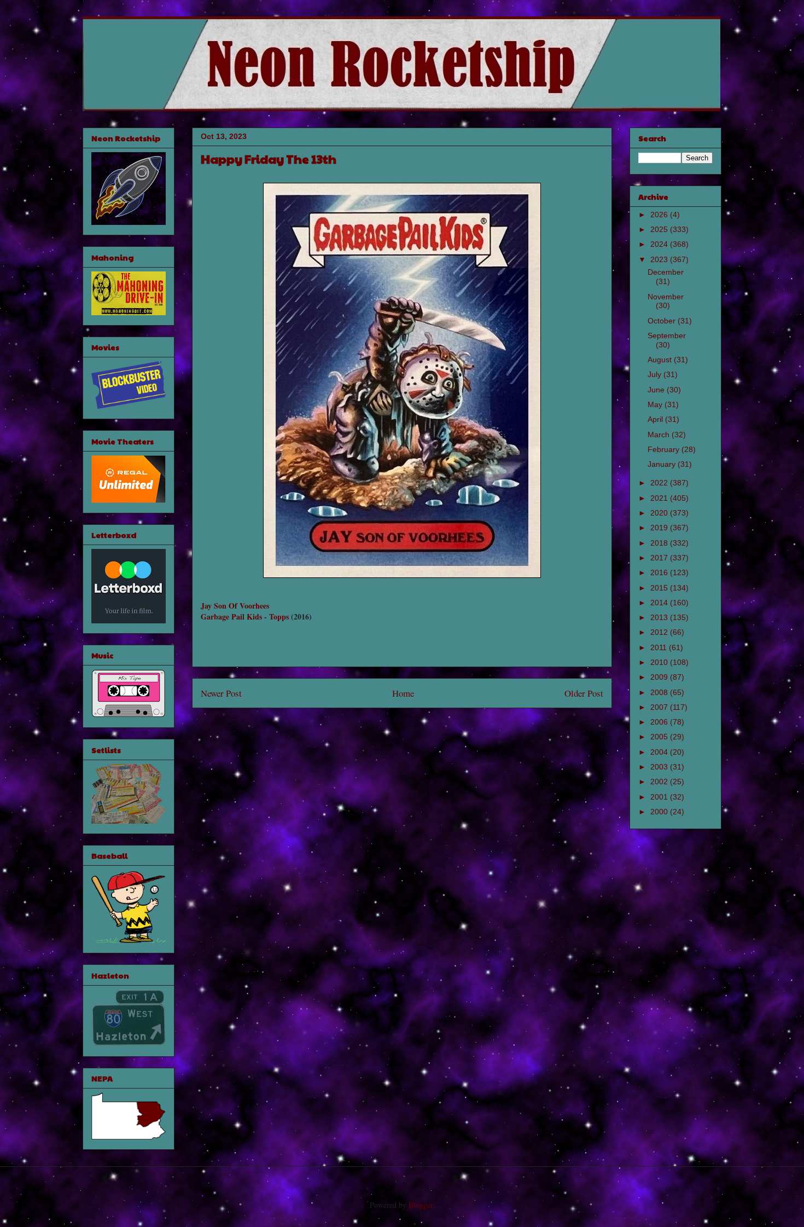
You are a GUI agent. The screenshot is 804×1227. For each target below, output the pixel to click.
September (667, 335)
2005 (660, 736)
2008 (660, 692)
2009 (660, 677)
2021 (660, 498)
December (666, 272)
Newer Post (221, 693)
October (663, 320)
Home (403, 693)
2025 (660, 229)
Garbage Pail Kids (231, 616)
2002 (660, 781)
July (655, 374)
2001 (660, 796)
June (657, 389)
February (664, 449)
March (660, 434)
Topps (279, 616)
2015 (660, 587)
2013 (660, 617)
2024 (660, 244)
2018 (660, 543)
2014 (660, 602)
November (666, 296)
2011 (659, 647)
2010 (660, 662)
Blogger (421, 1205)
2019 (660, 527)
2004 (660, 752)
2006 (660, 721)
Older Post (583, 693)
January (663, 464)
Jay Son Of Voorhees (235, 605)
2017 (660, 557)
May (656, 404)
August (661, 359)
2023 (660, 259)
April (656, 419)
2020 (660, 512)
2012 (660, 632)
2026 (660, 214)
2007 (660, 707)
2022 (660, 482)
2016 (660, 572)
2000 (660, 811)
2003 (660, 766)
